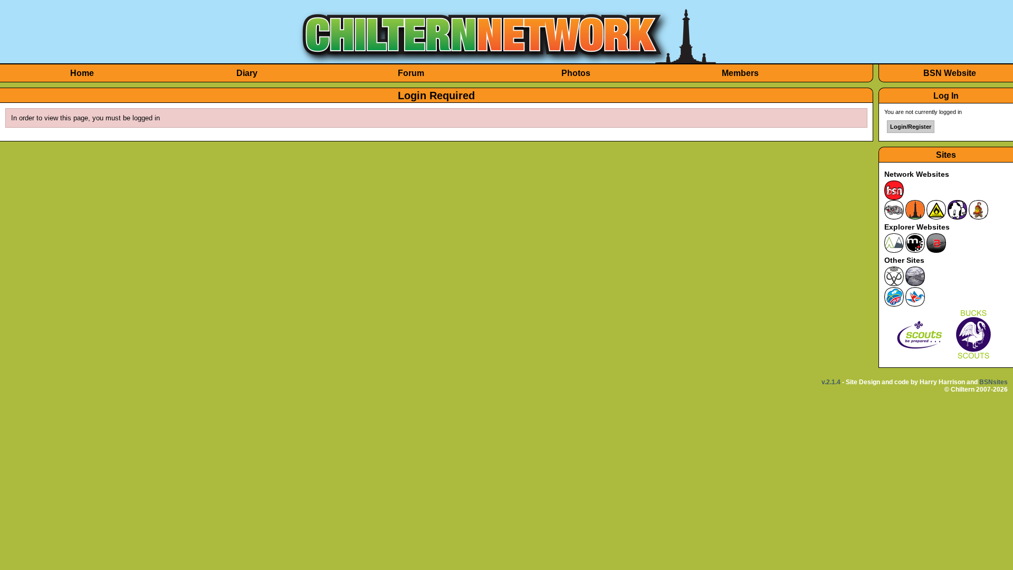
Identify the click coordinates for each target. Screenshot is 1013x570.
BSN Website (949, 73)
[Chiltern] (506, 61)
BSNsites (993, 382)
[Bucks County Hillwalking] (915, 284)
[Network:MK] (957, 217)
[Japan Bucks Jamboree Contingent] (915, 304)
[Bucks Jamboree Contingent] (894, 304)
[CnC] (978, 217)
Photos (575, 73)
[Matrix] (915, 251)
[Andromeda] (936, 251)
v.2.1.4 (830, 382)
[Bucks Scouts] (973, 359)
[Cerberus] (894, 217)
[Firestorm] (936, 217)
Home (82, 73)
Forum (411, 73)
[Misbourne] (894, 251)
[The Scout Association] (919, 359)
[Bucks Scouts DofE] (894, 284)
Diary (246, 73)
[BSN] (894, 198)
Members (740, 73)
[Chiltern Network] (915, 217)
